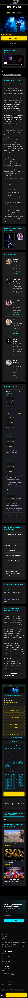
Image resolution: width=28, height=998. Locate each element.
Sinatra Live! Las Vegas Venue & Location (12, 74)
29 (22, 762)
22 (11, 785)
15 (11, 782)
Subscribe (14, 920)
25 (19, 785)
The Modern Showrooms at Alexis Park (12, 695)
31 (8, 765)
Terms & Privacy (6, 956)
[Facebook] (5, 819)
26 (13, 762)
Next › (14, 519)
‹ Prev (10, 515)
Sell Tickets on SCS (6, 961)
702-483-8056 (7, 968)
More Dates (14, 794)
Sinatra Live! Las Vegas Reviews (10, 71)
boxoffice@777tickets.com (10, 971)
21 (8, 785)
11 (19, 779)
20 (5, 785)
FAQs (3, 953)
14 (8, 782)
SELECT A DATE (16, 995)
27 (5, 788)
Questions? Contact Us (7, 959)
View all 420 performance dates (17, 737)
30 (5, 765)
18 (19, 782)
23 (13, 785)
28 (19, 762)
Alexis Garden (11, 590)
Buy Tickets (14, 38)
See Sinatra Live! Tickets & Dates (13, 674)
